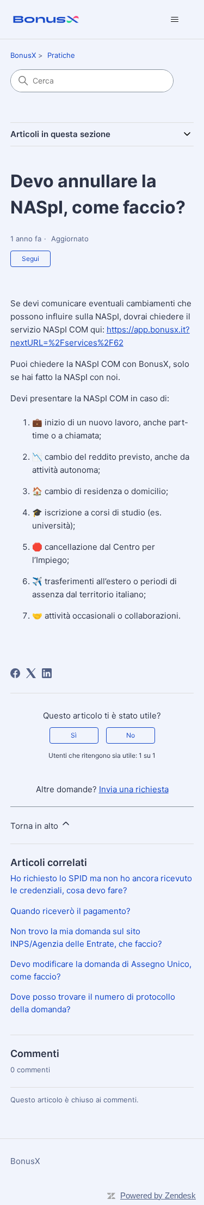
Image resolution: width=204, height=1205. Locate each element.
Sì (74, 735)
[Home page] (46, 19)
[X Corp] (31, 673)
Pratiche (61, 55)
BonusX (23, 55)
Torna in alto (35, 826)
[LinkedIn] (47, 673)
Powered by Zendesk (158, 1195)
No (130, 735)
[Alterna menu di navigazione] (174, 19)
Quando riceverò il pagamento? (70, 911)
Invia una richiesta (134, 789)
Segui (30, 258)
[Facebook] (15, 673)
